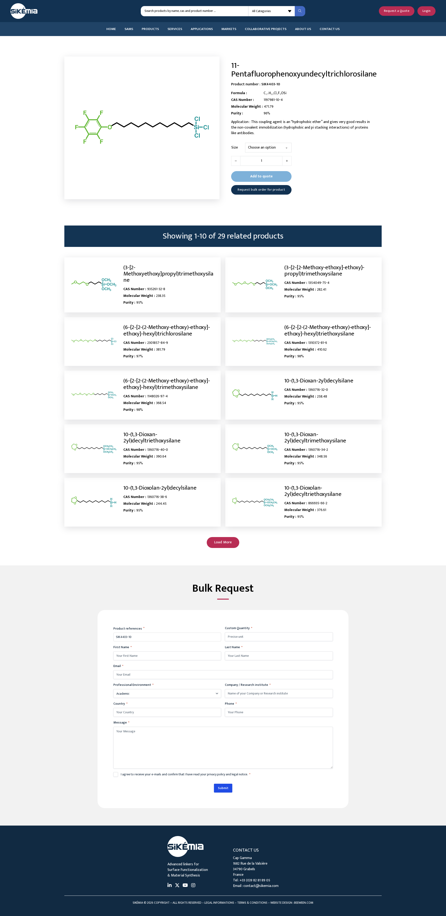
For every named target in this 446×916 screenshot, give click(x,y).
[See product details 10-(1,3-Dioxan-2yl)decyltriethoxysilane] (93, 449)
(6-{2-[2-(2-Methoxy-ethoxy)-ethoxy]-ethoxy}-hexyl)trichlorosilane (166, 330)
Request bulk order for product (261, 189)
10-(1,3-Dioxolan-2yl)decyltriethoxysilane (312, 491)
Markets (228, 29)
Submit (223, 788)
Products (150, 29)
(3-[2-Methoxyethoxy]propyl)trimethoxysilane (168, 274)
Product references (128, 628)
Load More (223, 542)
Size (234, 147)
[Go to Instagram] (193, 886)
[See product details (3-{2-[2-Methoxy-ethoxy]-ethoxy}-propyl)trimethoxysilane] (254, 284)
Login (427, 11)
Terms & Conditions (252, 902)
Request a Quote (397, 11)
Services (174, 29)
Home (111, 29)
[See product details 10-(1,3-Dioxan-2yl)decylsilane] (254, 395)
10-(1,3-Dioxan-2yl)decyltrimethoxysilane (315, 437)
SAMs (129, 29)
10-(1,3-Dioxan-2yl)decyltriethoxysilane (151, 437)
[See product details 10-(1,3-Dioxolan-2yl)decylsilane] (93, 502)
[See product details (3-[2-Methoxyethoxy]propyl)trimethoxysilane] (93, 285)
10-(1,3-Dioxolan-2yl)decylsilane (159, 488)
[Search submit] (300, 11)
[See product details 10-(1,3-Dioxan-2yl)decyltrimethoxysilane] (254, 448)
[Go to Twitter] (177, 886)
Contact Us (330, 29)
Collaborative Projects (265, 29)
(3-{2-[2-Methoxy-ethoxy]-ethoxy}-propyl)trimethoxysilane (324, 271)
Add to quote (261, 176)
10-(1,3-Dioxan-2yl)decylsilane (318, 380)
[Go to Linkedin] (169, 886)
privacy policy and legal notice (227, 774)
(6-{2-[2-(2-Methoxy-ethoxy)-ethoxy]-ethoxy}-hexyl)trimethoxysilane (166, 384)
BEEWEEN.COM (303, 902)
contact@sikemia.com (261, 886)
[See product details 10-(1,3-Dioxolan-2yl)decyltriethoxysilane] (254, 502)
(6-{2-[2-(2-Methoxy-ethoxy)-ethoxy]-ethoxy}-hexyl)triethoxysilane (327, 330)
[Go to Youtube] (185, 886)
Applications (202, 29)
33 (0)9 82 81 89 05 (256, 880)
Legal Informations (219, 902)
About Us (303, 29)
